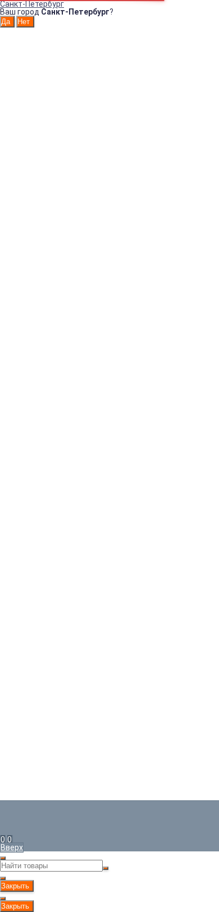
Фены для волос (109, 368)
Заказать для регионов (93, 286)
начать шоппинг (96, 477)
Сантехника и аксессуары (109, 384)
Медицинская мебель (109, 415)
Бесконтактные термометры (110, 400)
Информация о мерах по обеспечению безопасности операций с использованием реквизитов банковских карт (92, 134)
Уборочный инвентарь (109, 423)
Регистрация (36, 66)
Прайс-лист (33, 157)
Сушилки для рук (110, 360)
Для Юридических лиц (53, 47)
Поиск (109, 485)
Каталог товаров (109, 313)
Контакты (29, 79)
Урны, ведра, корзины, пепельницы (109, 353)
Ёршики (109, 392)
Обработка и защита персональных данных (93, 110)
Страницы (30, 32)
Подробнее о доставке (42, 734)
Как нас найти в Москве (48, 230)
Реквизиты (31, 118)
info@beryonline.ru (33, 587)
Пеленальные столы (109, 408)
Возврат (27, 87)
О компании (33, 102)
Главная (26, 39)
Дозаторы (109, 321)
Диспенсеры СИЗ (109, 337)
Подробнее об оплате (40, 692)
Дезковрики (110, 345)
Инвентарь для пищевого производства (109, 439)
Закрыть (15, 886)
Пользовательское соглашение (70, 94)
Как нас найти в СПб (41, 194)
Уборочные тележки (110, 431)
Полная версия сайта (40, 767)
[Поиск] (12, 839)
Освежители (109, 376)
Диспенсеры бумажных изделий (110, 329)
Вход (20, 58)
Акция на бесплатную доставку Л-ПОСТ (86, 149)
